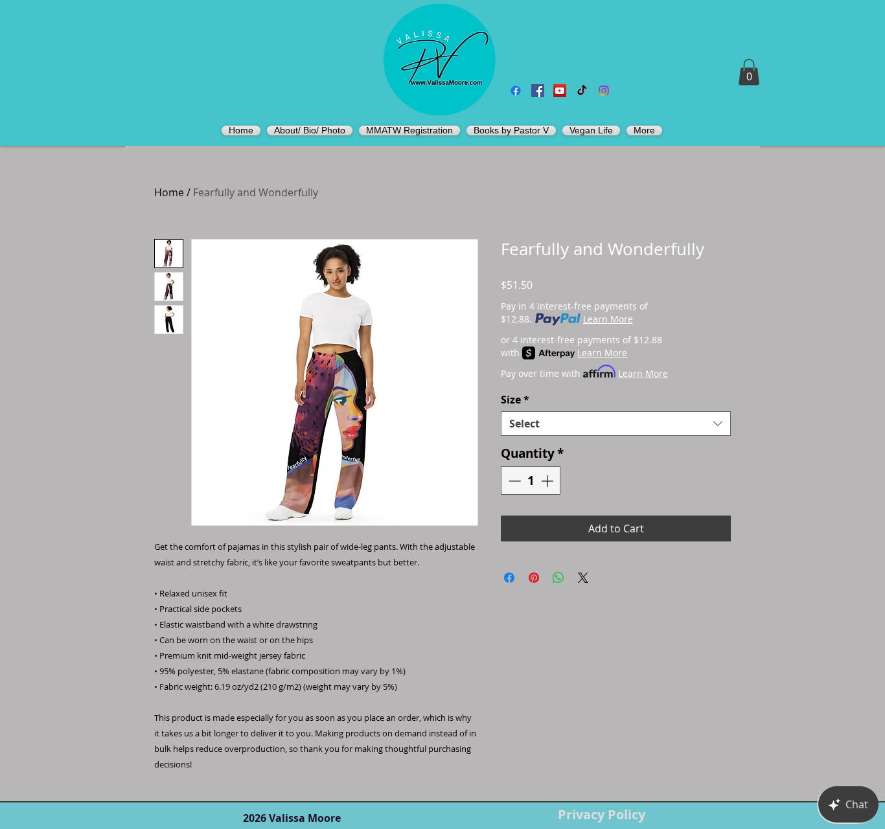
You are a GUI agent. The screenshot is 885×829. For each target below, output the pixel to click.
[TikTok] (581, 90)
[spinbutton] (531, 481)
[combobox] (616, 423)
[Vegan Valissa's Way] (537, 90)
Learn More (608, 319)
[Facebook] (515, 90)
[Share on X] (583, 577)
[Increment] (548, 481)
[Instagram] (603, 90)
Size (515, 399)
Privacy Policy (601, 814)
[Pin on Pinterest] (534, 577)
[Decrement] (513, 481)
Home (169, 192)
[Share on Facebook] (509, 577)
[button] (749, 72)
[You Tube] (559, 90)
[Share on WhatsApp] (558, 577)
